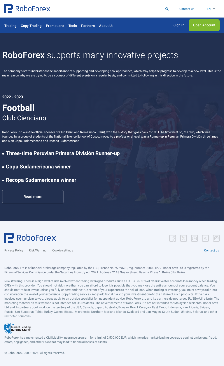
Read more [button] (32, 196)
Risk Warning (38, 250)
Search (98, 9)
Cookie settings (62, 250)
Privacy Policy (13, 250)
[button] (27, 8)
